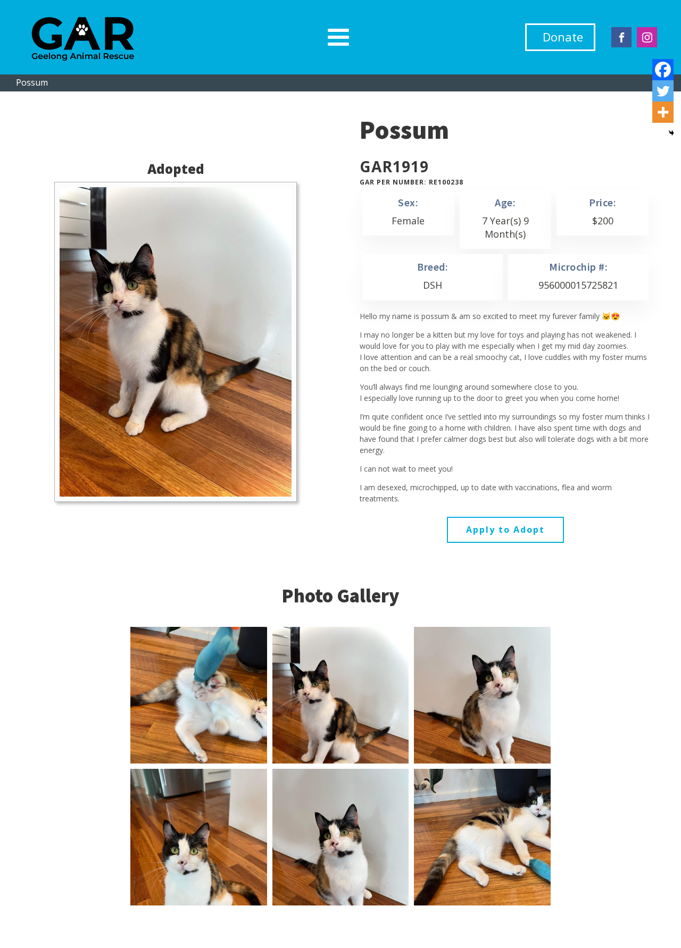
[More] (663, 112)
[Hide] (671, 133)
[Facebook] (663, 69)
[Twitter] (663, 91)
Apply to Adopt (505, 529)
